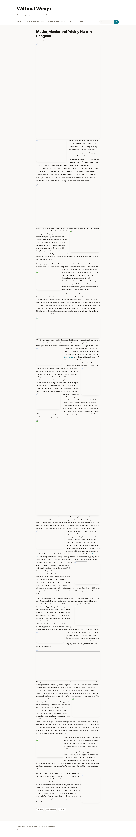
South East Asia (51, 809)
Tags (75, 22)
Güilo (60, 251)
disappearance (69, 357)
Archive (83, 22)
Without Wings (34, 9)
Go (116, 22)
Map (69, 22)
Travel (49, 40)
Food (63, 22)
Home (19, 22)
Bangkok (40, 809)
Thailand (61, 809)
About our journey (31, 22)
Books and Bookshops (50, 22)
